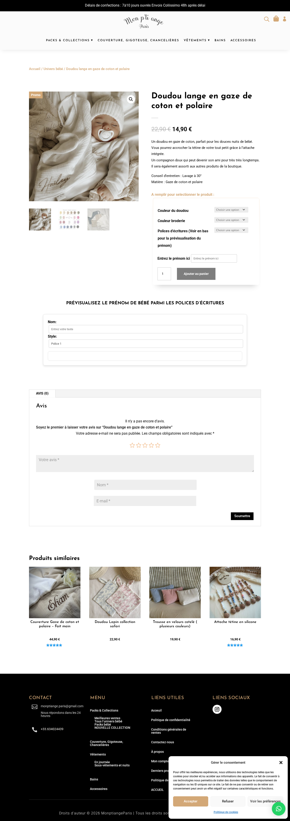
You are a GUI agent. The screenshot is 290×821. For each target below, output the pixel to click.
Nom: (52, 322)
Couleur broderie (171, 221)
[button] (281, 762)
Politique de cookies (226, 812)
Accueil (34, 69)
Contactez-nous (162, 742)
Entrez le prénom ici (173, 258)
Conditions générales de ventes (168, 731)
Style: (52, 336)
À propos (157, 751)
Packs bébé (102, 724)
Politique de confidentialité (170, 720)
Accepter (190, 801)
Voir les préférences (265, 801)
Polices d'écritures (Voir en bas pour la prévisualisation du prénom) (183, 238)
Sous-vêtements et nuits (112, 765)
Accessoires (243, 40)
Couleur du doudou (173, 210)
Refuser (228, 801)
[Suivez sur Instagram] (217, 709)
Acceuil (156, 710)
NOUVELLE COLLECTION (112, 727)
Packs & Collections (68, 40)
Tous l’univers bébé (108, 721)
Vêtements (195, 40)
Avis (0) (42, 393)
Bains (220, 40)
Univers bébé (53, 69)
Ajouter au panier (196, 274)
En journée (102, 762)
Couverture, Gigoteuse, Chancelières (138, 40)
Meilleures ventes (107, 718)
